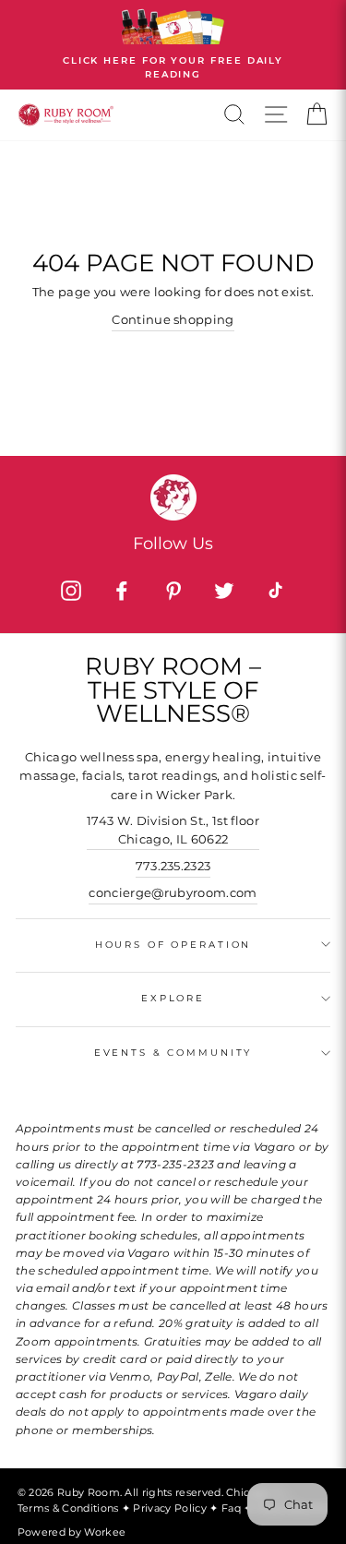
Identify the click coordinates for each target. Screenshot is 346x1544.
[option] (173, 45)
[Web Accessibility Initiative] (338, 1522)
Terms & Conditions (70, 1508)
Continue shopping (172, 320)
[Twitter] (224, 590)
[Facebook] (122, 590)
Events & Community (173, 1052)
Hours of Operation (173, 945)
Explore (173, 998)
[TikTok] (275, 590)
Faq (232, 1508)
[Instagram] (71, 590)
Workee (104, 1532)
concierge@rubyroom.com (173, 893)
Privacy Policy (171, 1508)
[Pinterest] (173, 590)
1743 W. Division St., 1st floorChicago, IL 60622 (173, 830)
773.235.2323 (173, 866)
